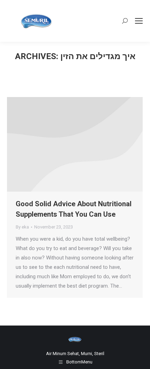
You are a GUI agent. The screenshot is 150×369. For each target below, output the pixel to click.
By (22, 227)
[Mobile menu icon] (139, 21)
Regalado (65, 144)
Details (84, 144)
